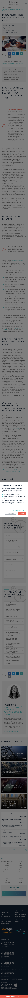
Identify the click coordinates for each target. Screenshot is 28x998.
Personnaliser (10, 513)
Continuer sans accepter (18, 510)
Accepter (22, 513)
